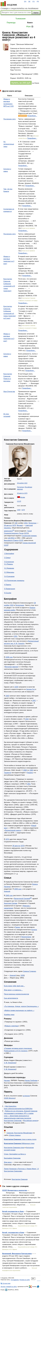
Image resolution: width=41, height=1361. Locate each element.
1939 (16, 687)
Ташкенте (7, 772)
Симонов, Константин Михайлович (19, 1133)
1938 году (9, 657)
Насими (7, 1080)
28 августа (20, 493)
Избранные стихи (19, 1143)
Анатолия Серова (10, 903)
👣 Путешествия (5, 1283)
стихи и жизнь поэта (20, 1139)
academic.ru (9, 3)
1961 (29, 784)
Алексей (7, 891)
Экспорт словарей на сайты (9, 1286)
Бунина (34, 929)
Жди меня (8, 1162)
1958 (25, 770)
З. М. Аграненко (10, 1063)
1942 (27, 719)
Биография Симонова (12, 1158)
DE (29, 2)
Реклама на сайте (24, 1279)
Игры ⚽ (29, 26)
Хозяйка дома (9, 1014)
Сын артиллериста (11, 998)
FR (38, 2)
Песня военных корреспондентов (16, 994)
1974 (26, 533)
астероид (26, 1096)
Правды (30, 772)
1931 (15, 636)
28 (16, 523)
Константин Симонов (19, 1179)
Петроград (20, 487)
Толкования (20, 19)
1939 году (17, 889)
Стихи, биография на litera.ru (15, 1154)
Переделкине (26, 937)
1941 (34, 700)
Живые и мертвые (11, 1026)
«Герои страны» (15, 1135)
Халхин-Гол (30, 689)
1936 (18, 510)
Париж (17, 927)
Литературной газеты (13, 830)
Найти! (35, 13)
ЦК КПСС (11, 538)
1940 (7, 696)
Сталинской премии (29, 536)
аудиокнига (22, 116)
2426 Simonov (10, 1098)
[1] (13, 530)
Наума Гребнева (31, 1080)
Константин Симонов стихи (14, 1147)
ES (34, 2)
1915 (25, 483)
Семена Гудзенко (29, 971)
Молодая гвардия (11, 667)
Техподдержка (15, 1279)
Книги (30, 23)
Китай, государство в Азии (13, 1232)
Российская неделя (30, 1120)
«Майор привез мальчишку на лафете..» (19, 1010)
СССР (19, 501)
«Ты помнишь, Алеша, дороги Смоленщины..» (21, 1006)
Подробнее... (32, 116)
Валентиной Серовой (22, 898)
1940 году (9, 895)
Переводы (11, 23)
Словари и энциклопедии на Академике (19, 8)
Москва (22, 497)
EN (25, 2)
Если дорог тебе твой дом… (14, 986)
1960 (31, 770)
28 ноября (20, 483)
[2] (31, 898)
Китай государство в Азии (13, 1211)
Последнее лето (9, 119)
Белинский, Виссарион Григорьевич (17, 1253)
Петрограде (19, 605)
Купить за (21, 83)
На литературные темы (8, 144)
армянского (8, 531)
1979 (25, 493)
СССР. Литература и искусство (14, 1190)
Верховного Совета (11, 540)
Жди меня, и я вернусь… (13, 990)
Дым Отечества (9, 391)
